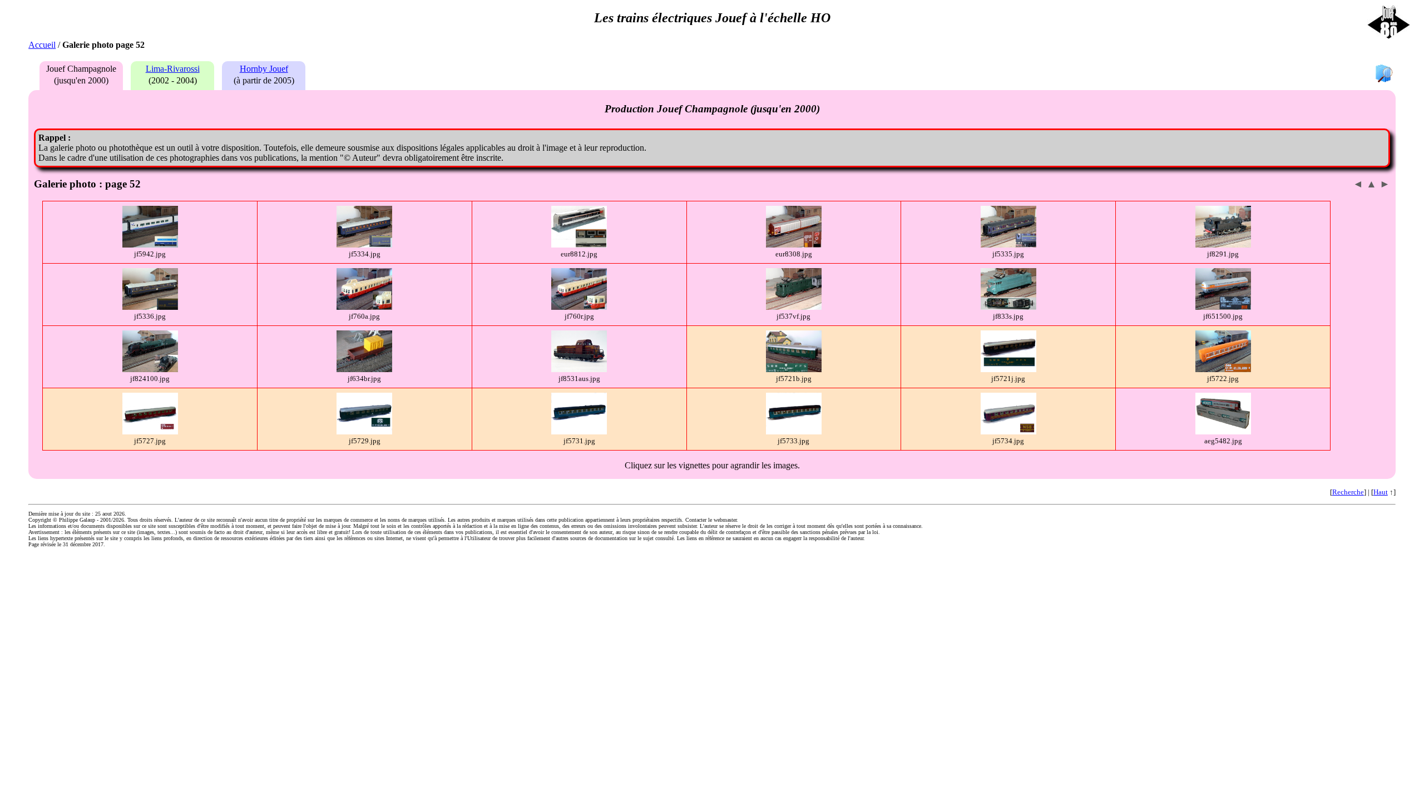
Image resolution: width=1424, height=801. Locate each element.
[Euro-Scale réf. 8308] (794, 245)
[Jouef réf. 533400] (364, 245)
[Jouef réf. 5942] (150, 245)
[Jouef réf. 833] (1008, 307)
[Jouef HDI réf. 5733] (794, 432)
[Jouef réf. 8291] (1223, 245)
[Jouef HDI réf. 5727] (150, 432)
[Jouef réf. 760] (364, 307)
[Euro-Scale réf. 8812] (579, 245)
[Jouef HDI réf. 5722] (1223, 369)
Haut (1380, 492)
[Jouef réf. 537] (794, 307)
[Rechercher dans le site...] (1384, 74)
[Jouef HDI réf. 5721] (794, 369)
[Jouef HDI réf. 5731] (579, 432)
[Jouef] (579, 369)
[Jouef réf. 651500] (1223, 307)
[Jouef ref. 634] (364, 369)
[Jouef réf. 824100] (150, 369)
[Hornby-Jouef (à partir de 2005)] (260, 80)
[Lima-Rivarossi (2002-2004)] (169, 80)
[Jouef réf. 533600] (150, 307)
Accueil (42, 45)
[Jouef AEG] (1223, 432)
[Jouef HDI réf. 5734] (1008, 432)
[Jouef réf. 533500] (1008, 245)
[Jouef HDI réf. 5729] (364, 432)
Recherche (1348, 492)
